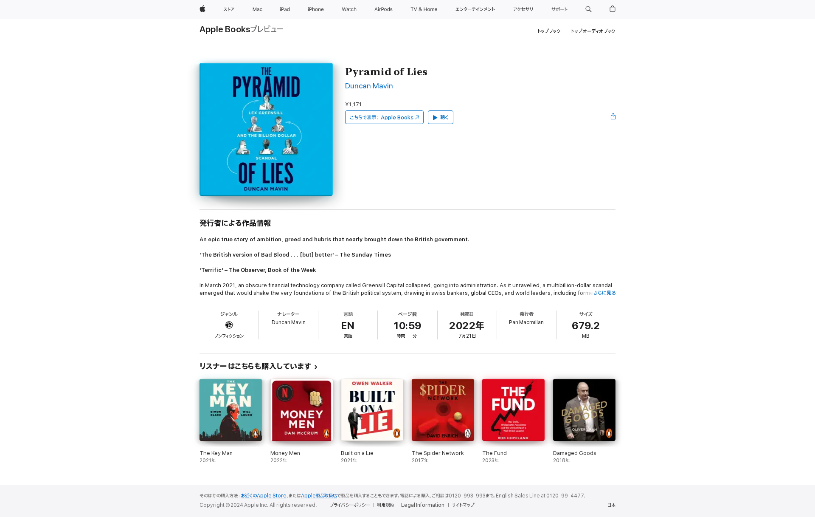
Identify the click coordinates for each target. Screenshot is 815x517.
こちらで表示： (381, 117)
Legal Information (422, 505)
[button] (588, 9)
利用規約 (385, 505)
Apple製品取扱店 (319, 496)
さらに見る (604, 293)
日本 (611, 505)
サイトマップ (463, 505)
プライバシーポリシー (350, 505)
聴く (444, 117)
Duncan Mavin (369, 86)
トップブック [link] (549, 31)
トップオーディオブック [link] (593, 31)
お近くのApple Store (264, 496)
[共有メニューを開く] (613, 117)
